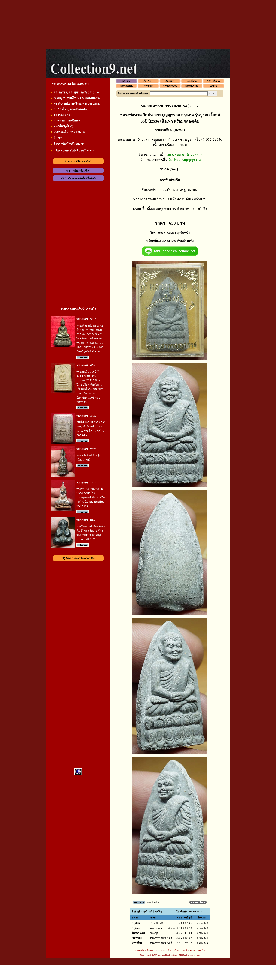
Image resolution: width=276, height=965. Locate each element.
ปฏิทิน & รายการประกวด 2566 (78, 558)
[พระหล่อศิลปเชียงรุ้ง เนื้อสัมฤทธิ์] (63, 476)
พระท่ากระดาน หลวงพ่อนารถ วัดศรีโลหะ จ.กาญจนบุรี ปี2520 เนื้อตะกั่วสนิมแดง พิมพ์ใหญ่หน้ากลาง (90, 497)
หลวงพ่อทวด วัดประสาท (184, 154)
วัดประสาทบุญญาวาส (184, 160)
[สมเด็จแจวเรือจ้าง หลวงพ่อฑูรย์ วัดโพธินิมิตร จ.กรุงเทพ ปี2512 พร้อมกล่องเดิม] (63, 443)
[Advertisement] (138, 24)
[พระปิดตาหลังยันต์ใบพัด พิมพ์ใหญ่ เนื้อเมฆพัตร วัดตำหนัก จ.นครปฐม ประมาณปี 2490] (63, 547)
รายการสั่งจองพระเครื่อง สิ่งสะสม (78, 178)
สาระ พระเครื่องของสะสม (78, 161)
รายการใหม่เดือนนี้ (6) (78, 170)
